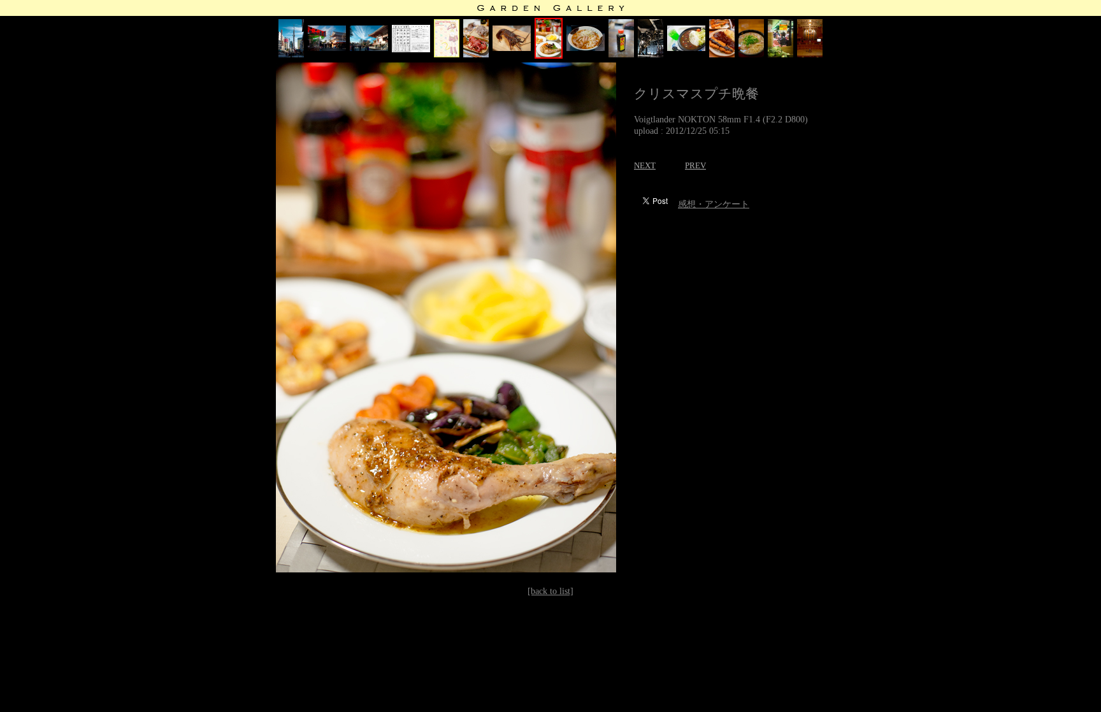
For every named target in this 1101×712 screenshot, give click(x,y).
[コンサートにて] (810, 54)
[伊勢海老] (476, 54)
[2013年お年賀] (446, 54)
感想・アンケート (713, 204)
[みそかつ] (722, 54)
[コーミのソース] (621, 54)
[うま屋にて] (751, 54)
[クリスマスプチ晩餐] (549, 56)
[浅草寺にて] (327, 48)
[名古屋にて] (780, 54)
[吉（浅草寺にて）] (411, 49)
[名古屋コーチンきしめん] (585, 48)
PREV (695, 165)
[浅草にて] (291, 54)
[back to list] (550, 591)
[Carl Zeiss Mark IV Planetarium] (650, 54)
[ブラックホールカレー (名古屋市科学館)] (686, 48)
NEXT (645, 165)
